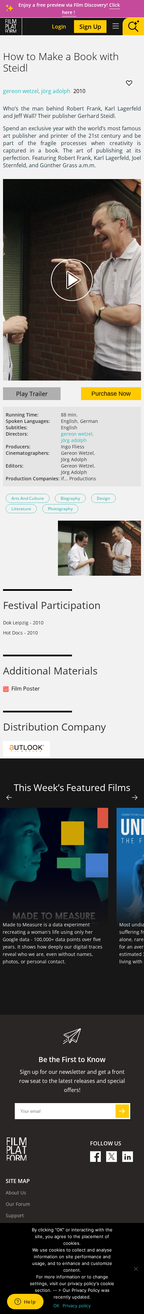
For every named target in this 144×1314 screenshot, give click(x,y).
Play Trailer (32, 394)
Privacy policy (77, 1305)
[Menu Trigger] (115, 26)
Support (15, 1215)
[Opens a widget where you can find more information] (25, 1302)
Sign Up (90, 27)
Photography (60, 509)
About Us (16, 1192)
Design (103, 498)
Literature (21, 509)
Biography (70, 498)
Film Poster (25, 688)
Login (59, 26)
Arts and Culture (27, 498)
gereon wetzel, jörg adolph (36, 91)
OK (56, 1305)
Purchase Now (111, 393)
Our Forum (18, 1204)
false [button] (9, 797)
